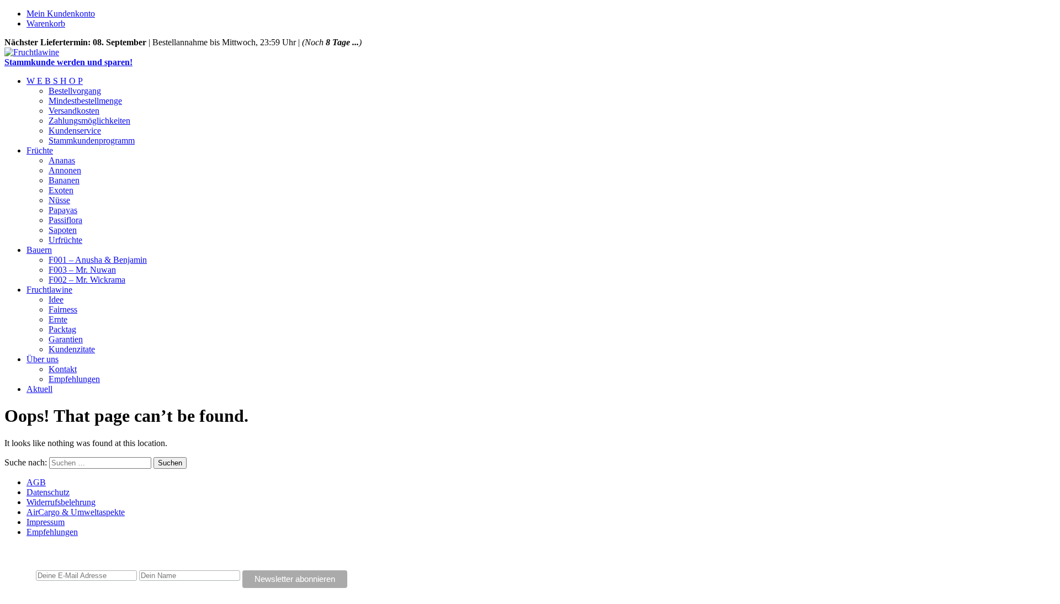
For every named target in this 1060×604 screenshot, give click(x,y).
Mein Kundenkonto (60, 13)
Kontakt (63, 369)
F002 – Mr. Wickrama (87, 279)
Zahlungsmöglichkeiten (89, 120)
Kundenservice (75, 130)
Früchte (39, 150)
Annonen (65, 170)
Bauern (39, 250)
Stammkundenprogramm (92, 140)
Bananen (64, 180)
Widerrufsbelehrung (61, 502)
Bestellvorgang (75, 91)
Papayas (63, 210)
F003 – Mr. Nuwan (82, 269)
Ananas (62, 160)
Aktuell (39, 389)
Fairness (63, 309)
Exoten (61, 190)
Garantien (66, 339)
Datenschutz (48, 492)
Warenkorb (45, 23)
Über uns (42, 359)
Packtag (62, 329)
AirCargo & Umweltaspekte (75, 512)
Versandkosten (74, 110)
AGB (36, 482)
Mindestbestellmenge (85, 100)
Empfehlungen (74, 379)
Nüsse (59, 200)
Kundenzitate (72, 349)
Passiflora (65, 220)
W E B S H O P (54, 81)
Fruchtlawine (49, 289)
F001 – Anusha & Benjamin (98, 259)
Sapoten (63, 230)
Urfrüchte (65, 240)
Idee (56, 299)
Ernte (58, 319)
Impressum (45, 522)
